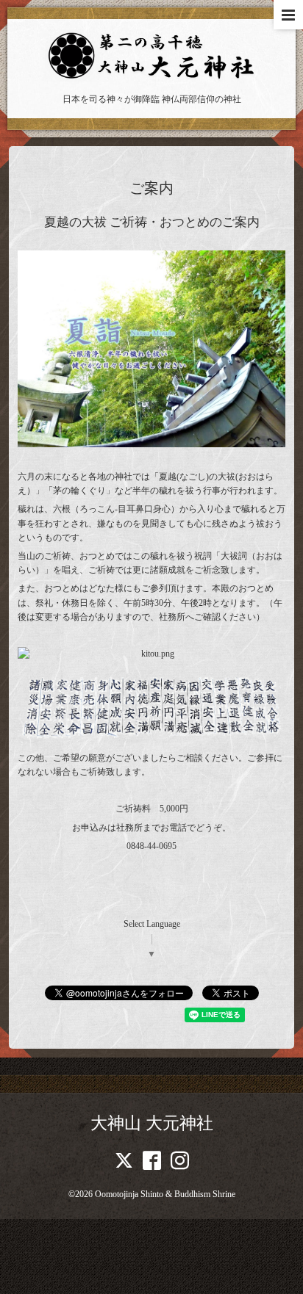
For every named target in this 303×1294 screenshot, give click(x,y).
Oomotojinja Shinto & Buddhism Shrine (165, 1194)
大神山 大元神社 (151, 1123)
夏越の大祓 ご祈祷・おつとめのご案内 (152, 222)
